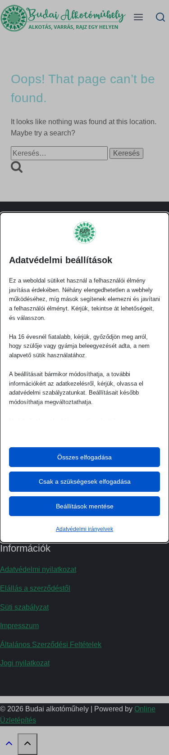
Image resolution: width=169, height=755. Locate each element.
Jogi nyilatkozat (25, 663)
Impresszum (19, 625)
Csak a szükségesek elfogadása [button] (85, 481)
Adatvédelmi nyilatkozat (38, 569)
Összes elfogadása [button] (84, 457)
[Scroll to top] (9, 745)
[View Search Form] (160, 18)
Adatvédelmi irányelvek (84, 529)
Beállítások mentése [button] (85, 506)
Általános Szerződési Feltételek (50, 644)
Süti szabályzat (24, 607)
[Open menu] (138, 18)
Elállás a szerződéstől (35, 588)
